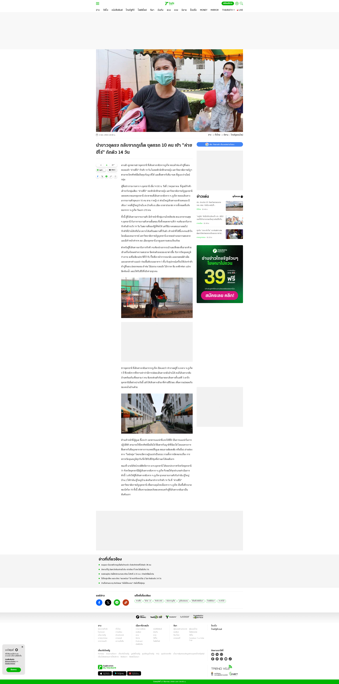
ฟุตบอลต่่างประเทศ (180, 629)
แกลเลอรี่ (176, 638)
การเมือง (199, 223)
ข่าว (209, 135)
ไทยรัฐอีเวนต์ (216, 629)
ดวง (137, 635)
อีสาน (226, 135)
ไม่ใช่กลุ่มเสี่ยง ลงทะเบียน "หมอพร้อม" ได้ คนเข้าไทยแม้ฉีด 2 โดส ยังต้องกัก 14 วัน (131, 579)
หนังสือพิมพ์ (157, 629)
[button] (97, 176)
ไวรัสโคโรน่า (211, 601)
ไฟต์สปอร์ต (193, 632)
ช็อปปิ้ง (214, 626)
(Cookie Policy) (10, 663)
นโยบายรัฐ (102, 635)
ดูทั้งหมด (236, 197)
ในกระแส (101, 632)
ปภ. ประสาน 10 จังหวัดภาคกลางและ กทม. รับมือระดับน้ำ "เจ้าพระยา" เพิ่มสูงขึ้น (209, 204)
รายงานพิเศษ (141, 629)
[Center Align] (22, 647)
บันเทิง (155, 632)
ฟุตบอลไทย (193, 629)
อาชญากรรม (201, 237)
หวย (154, 635)
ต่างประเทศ (120, 635)
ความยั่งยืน (120, 641)
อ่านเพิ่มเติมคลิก (10, 660)
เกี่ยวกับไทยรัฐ (124, 654)
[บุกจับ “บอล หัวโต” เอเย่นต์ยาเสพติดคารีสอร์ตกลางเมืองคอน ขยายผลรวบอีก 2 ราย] (234, 234)
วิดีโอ (155, 638)
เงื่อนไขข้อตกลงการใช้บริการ (108, 657)
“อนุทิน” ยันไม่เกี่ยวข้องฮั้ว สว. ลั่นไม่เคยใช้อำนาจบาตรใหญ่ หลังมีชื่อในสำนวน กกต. (210, 218)
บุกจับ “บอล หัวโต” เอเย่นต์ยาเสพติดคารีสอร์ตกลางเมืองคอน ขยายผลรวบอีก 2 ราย (210, 232)
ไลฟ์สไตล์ (156, 641)
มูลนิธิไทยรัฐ (135, 654)
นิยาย (138, 638)
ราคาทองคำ (102, 641)
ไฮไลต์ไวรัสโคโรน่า (197, 601)
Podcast (139, 641)
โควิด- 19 (148, 601)
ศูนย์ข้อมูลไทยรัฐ (148, 654)
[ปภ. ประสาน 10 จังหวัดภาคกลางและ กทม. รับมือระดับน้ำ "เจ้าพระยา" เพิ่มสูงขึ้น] (234, 206)
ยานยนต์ (119, 638)
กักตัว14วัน (158, 601)
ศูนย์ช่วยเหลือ (166, 654)
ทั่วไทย (217, 135)
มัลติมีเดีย (139, 644)
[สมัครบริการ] (220, 274)
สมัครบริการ (227, 3)
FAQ (157, 654)
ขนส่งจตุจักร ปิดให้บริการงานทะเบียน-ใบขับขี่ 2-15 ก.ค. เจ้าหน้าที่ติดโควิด (127, 574)
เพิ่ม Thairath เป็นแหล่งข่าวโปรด (221, 144)
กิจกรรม (101, 654)
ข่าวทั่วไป (221, 601)
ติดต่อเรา (124, 657)
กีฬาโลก (176, 635)
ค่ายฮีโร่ (138, 601)
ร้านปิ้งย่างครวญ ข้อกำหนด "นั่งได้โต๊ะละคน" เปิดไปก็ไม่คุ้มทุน (123, 583)
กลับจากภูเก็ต (170, 601)
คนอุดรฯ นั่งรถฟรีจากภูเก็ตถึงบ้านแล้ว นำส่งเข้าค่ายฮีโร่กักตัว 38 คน (126, 565)
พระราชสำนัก (103, 629)
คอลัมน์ (138, 632)
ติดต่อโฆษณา (134, 657)
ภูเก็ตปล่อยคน (183, 601)
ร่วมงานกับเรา (111, 654)
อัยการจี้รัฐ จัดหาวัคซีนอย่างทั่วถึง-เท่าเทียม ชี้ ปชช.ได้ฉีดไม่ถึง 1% (125, 570)
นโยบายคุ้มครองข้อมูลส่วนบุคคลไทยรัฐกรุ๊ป (188, 654)
